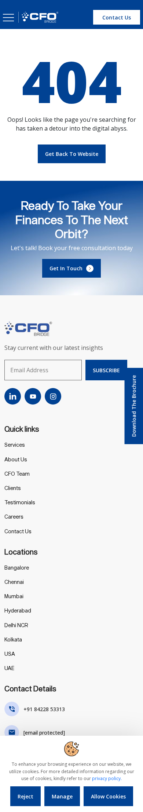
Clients (12, 488)
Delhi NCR (16, 625)
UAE (9, 668)
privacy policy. (107, 778)
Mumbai (13, 596)
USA (9, 654)
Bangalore (16, 567)
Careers (13, 516)
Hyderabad (17, 610)
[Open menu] (8, 17)
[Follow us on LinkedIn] (12, 396)
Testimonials (19, 502)
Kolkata (13, 639)
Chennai (14, 582)
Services (14, 445)
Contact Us (18, 531)
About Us (15, 459)
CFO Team (17, 474)
